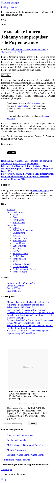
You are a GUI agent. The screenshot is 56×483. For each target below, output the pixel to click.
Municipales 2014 (21, 161)
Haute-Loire (6, 161)
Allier (15, 214)
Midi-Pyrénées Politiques (25, 445)
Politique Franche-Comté (25, 455)
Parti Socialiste (19, 259)
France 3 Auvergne (40, 190)
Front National (19, 240)
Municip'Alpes (16, 450)
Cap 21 (16, 227)
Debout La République (23, 230)
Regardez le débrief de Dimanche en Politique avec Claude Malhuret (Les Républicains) (30, 321)
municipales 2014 (39, 161)
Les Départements (15, 212)
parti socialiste (19, 163)
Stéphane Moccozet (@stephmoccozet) (28, 49)
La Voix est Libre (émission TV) (21, 283)
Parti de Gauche (20, 271)
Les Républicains (20, 266)
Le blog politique (9, 7)
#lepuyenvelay (21, 106)
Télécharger (6, 469)
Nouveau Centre (20, 253)
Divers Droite (19, 233)
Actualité (11, 209)
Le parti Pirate (19, 243)
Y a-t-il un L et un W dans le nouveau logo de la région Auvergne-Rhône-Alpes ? (28, 331)
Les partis (11, 225)
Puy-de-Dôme (19, 222)
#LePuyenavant (34, 103)
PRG (15, 261)
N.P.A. (16, 251)
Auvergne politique (20, 435)
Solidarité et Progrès (22, 264)
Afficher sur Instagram (28, 403)
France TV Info (14, 288)
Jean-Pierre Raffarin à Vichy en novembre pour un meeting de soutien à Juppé (30, 326)
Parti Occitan (18, 256)
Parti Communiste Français (25, 269)
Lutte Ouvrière (19, 246)
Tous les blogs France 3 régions (15, 459)
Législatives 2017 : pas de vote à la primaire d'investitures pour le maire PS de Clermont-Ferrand (30, 311)
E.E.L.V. (17, 235)
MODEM (17, 248)
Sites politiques (14, 291)
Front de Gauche (20, 238)
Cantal (16, 217)
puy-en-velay (33, 163)
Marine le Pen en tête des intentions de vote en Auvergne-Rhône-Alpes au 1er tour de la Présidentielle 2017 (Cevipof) (28, 305)
